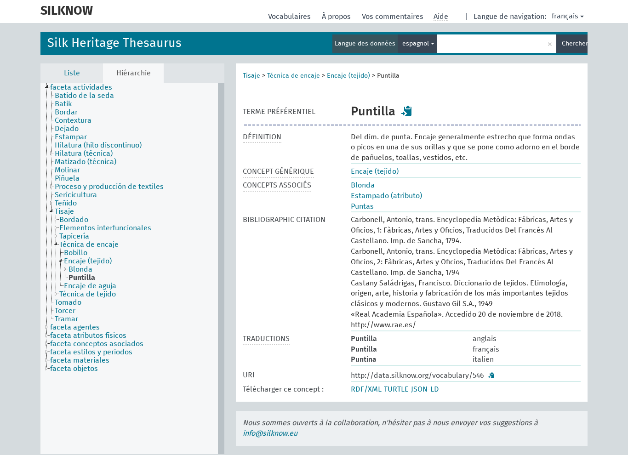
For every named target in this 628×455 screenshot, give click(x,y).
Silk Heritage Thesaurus (114, 43)
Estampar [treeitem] (71, 137)
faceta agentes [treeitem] (75, 327)
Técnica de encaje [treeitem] (89, 244)
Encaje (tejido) (348, 76)
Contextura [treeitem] (73, 120)
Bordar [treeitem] (66, 112)
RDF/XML (366, 389)
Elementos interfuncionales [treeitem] (105, 228)
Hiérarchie (133, 73)
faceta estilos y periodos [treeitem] (91, 352)
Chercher (575, 43)
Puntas (362, 206)
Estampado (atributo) (386, 195)
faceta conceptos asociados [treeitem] (96, 343)
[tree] (132, 268)
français (565, 16)
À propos (337, 16)
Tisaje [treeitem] (64, 211)
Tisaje (251, 76)
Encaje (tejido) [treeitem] (88, 261)
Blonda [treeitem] (80, 269)
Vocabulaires (290, 16)
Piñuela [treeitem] (67, 178)
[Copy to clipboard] (407, 110)
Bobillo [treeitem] (75, 252)
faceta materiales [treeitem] (79, 360)
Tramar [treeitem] (66, 319)
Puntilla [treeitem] (82, 277)
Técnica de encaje (293, 76)
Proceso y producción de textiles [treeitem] (109, 186)
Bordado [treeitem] (73, 219)
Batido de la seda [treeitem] (84, 95)
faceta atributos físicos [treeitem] (88, 335)
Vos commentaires (393, 16)
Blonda (363, 185)
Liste (72, 73)
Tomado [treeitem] (68, 302)
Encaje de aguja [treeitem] (90, 286)
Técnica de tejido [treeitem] (87, 294)
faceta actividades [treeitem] (81, 87)
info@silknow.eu (270, 433)
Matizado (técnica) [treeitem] (85, 161)
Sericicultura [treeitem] (76, 195)
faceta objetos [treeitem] (74, 368)
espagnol (416, 43)
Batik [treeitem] (63, 104)
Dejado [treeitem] (67, 128)
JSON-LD (425, 389)
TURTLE (396, 389)
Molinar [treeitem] (67, 170)
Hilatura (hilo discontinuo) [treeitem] (98, 145)
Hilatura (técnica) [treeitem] (84, 153)
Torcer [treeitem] (65, 310)
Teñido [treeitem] (66, 203)
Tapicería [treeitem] (74, 236)
